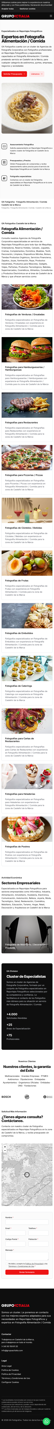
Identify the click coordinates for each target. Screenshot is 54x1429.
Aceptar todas (8, 9)
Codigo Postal (12, 1239)
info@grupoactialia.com (12, 1350)
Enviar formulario (27, 1272)
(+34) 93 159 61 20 (10, 1346)
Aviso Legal (7, 1366)
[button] (27, 1175)
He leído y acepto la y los (27, 1265)
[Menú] (50, 16)
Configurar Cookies (10, 1382)
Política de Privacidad (34, 1264)
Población (33, 1239)
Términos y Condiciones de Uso (21, 1266)
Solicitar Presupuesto (13, 74)
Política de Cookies (10, 1370)
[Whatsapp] (46, 1421)
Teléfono (33, 1228)
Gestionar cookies (27, 9)
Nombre (9, 1217)
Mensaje (9, 1250)
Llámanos (35, 74)
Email (8, 1228)
